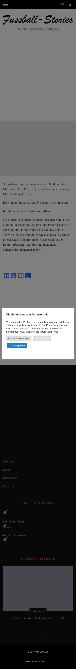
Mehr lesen (52, 331)
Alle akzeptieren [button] (17, 345)
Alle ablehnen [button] (42, 338)
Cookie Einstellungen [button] (18, 338)
